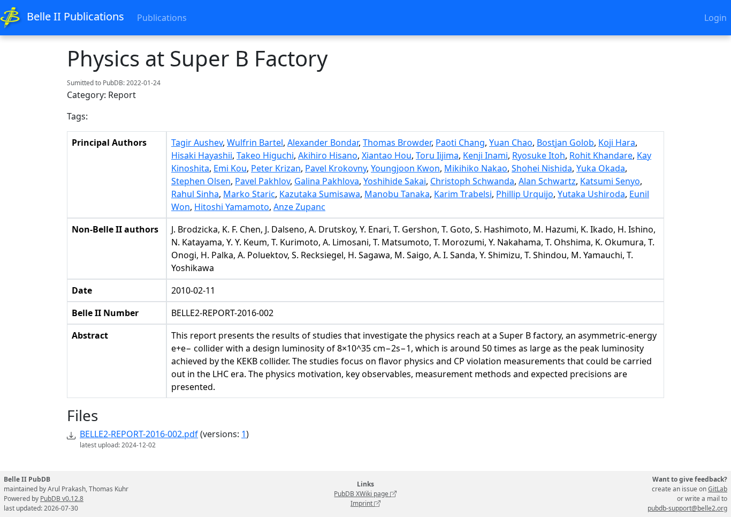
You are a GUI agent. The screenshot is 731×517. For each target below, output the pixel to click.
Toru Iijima (437, 155)
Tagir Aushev (197, 142)
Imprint (362, 503)
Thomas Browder (397, 142)
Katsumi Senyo (610, 181)
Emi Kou (230, 168)
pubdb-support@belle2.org (687, 508)
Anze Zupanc (299, 207)
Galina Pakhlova (326, 181)
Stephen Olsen (201, 181)
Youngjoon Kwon (405, 168)
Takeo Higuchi (265, 155)
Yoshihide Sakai (394, 181)
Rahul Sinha (195, 194)
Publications (162, 18)
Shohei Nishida (542, 168)
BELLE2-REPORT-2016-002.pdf (139, 434)
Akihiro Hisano (327, 155)
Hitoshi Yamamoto (231, 207)
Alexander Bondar (323, 142)
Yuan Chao (510, 142)
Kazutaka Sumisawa (319, 194)
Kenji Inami (485, 155)
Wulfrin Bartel (255, 142)
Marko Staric (249, 194)
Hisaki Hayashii (201, 155)
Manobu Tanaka (397, 194)
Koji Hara (616, 142)
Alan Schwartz (547, 181)
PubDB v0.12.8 (61, 498)
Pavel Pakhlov (262, 181)
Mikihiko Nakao (475, 168)
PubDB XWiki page (362, 493)
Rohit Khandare (601, 155)
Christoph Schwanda (472, 181)
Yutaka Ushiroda (591, 194)
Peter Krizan (276, 168)
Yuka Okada (600, 168)
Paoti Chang (460, 142)
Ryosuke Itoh (538, 155)
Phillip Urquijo (524, 194)
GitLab (717, 488)
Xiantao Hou (387, 155)
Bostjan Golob (565, 142)
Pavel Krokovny (336, 168)
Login (715, 18)
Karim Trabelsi (463, 194)
